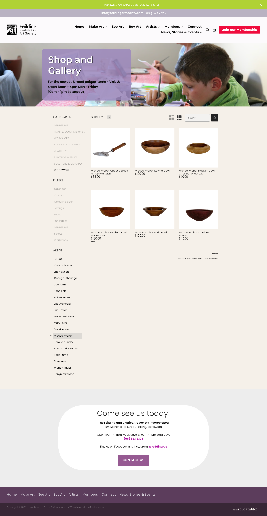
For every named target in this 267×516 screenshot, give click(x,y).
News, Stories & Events (180, 32)
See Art (118, 26)
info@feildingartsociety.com (122, 13)
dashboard (35, 507)
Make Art (97, 26)
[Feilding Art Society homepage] (32, 29)
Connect (195, 26)
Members (173, 26)
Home (79, 26)
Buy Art (135, 26)
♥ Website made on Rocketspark (86, 507)
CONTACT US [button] (133, 460)
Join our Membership (239, 29)
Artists (152, 26)
